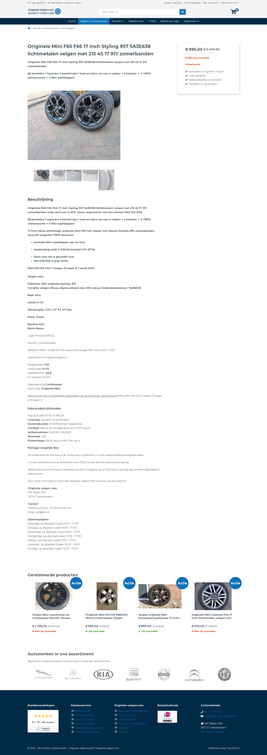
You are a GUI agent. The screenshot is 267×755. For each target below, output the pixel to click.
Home (72, 21)
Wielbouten (136, 21)
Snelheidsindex (84, 715)
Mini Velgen (68, 28)
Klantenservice (229, 2)
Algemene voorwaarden (133, 711)
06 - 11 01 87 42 (213, 712)
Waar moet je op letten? (90, 727)
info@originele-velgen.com (220, 716)
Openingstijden (192, 2)
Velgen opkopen (173, 2)
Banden (117, 21)
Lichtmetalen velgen (88, 731)
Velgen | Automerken (93, 21)
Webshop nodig (217, 748)
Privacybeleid (126, 715)
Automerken (51, 28)
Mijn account (210, 2)
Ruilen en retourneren (132, 723)
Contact (123, 731)
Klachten (123, 727)
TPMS (152, 21)
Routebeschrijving (212, 731)
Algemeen (190, 21)
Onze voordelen (85, 723)
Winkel (37, 28)
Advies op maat (169, 21)
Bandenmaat (83, 711)
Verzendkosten (127, 719)
